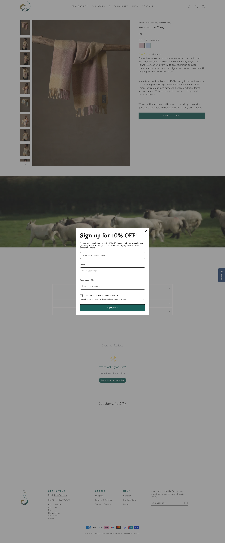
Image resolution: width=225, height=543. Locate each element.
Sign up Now (112, 307)
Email (82, 264)
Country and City (87, 280)
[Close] (146, 231)
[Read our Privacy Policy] (143, 299)
